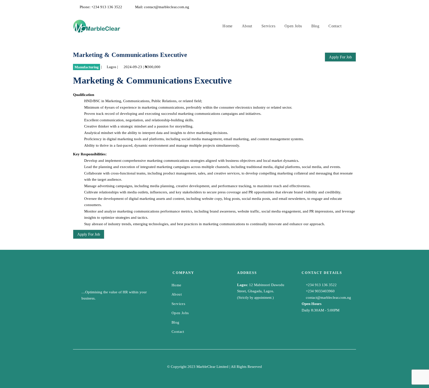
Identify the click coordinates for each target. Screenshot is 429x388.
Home (176, 285)
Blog (175, 322)
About (177, 294)
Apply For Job (340, 57)
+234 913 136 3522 (106, 7)
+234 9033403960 (320, 291)
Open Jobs (180, 313)
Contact (178, 332)
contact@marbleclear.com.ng (166, 7)
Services (178, 304)
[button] (353, 26)
